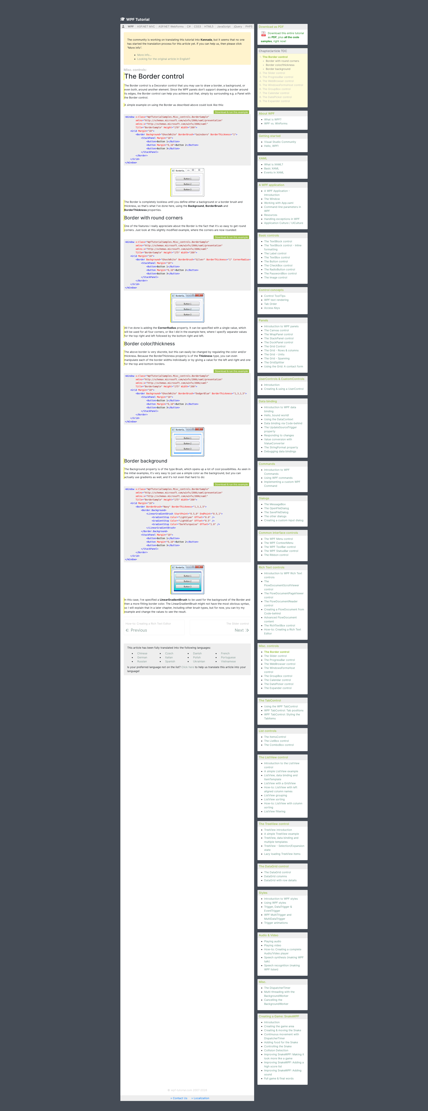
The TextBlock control (278, 241)
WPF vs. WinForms (275, 123)
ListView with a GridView (280, 783)
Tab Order (270, 304)
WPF (131, 26)
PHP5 (248, 26)
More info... (144, 55)
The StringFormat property (281, 447)
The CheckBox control (278, 265)
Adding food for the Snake (281, 1042)
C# (189, 26)
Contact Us (180, 1098)
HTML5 (208, 26)
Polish (197, 657)
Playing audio (272, 941)
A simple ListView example (281, 771)
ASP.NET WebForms (171, 26)
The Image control (275, 277)
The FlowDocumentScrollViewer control (281, 585)
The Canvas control (276, 330)
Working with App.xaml (278, 203)
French (225, 653)
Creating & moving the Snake (282, 1030)
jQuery (238, 26)
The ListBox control (276, 740)
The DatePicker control (277, 97)
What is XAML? (273, 164)
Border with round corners (282, 61)
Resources (270, 215)
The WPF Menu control (278, 538)
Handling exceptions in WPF (282, 219)
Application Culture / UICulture (283, 223)
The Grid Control (274, 346)
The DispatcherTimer (277, 987)
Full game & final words (279, 1078)
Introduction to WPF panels (281, 326)
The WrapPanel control (278, 334)
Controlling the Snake (278, 1046)
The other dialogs (275, 516)
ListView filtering (274, 811)
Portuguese (228, 657)
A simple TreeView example (281, 833)
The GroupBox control (276, 89)
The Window (272, 198)
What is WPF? (272, 119)
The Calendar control (275, 93)
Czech (169, 653)
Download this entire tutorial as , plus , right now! (282, 37)
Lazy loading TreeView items (282, 853)
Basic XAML (271, 168)
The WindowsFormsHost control (282, 85)
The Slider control (273, 73)
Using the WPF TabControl (281, 706)
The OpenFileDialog (276, 508)
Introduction (272, 384)
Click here (187, 667)
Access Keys (272, 308)
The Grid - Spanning (277, 358)
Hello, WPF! (271, 145)
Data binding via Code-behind (283, 423)
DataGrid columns (275, 876)
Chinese (142, 653)
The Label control (275, 253)
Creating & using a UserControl (284, 388)
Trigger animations (276, 922)
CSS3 (197, 26)
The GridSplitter (274, 362)
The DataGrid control (277, 872)
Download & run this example (231, 112)
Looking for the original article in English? (163, 59)
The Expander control (276, 101)
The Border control (275, 57)
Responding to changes (279, 435)
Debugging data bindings (280, 451)
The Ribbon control (276, 555)
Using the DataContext (278, 419)
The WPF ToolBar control (280, 546)
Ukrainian (199, 661)
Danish (197, 653)
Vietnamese (228, 661)
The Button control (276, 261)
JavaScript (224, 26)
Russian (142, 661)
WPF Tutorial (137, 19)
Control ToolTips (274, 295)
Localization (201, 1098)
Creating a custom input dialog (283, 520)
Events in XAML (274, 172)
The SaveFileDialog (276, 512)
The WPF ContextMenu (278, 542)
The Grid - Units (274, 354)
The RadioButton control (279, 269)
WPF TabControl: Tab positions (283, 710)
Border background (278, 69)
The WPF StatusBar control (281, 550)
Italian (169, 657)
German (142, 657)
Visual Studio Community (280, 141)
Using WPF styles (275, 902)
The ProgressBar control (277, 77)
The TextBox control (277, 257)
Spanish (170, 661)
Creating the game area (279, 1026)
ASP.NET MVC (146, 26)
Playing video (272, 945)
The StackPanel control (279, 338)
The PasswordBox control (280, 273)
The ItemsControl (275, 736)
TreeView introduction (278, 829)
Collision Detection (276, 1050)
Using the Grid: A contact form (283, 366)
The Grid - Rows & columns (281, 350)
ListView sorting (274, 799)
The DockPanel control (278, 342)
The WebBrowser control (278, 81)
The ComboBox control (279, 744)
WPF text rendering (276, 299)
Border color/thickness (280, 65)
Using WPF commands (278, 477)
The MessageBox (275, 504)
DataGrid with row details (280, 880)
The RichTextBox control (279, 625)
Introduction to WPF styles (281, 898)
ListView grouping (275, 795)
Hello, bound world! (276, 415)
